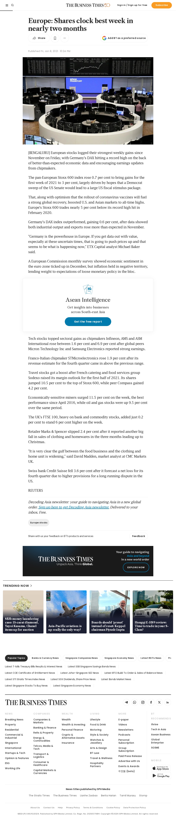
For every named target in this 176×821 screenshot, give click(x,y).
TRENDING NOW (16, 586)
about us (35, 807)
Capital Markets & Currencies (44, 771)
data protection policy (134, 807)
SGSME (155, 747)
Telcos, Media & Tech (43, 747)
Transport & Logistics (41, 755)
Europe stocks (38, 522)
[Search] (12, 5)
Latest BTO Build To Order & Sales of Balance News (133, 673)
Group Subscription (126, 749)
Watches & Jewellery (97, 741)
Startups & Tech (15, 753)
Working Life (12, 768)
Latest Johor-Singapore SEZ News (79, 673)
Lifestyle (95, 719)
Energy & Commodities (41, 739)
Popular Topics (16, 658)
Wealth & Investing (73, 724)
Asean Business (160, 734)
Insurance (68, 743)
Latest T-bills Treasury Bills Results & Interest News (33, 666)
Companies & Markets (41, 721)
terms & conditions (93, 807)
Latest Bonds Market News (116, 679)
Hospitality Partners (96, 764)
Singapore (11, 743)
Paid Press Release (130, 756)
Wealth (66, 719)
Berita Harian (108, 795)
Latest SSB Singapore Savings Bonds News (92, 666)
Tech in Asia (158, 729)
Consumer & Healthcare (41, 763)
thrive (154, 724)
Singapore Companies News (81, 658)
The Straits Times (39, 795)
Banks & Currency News (45, 658)
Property (10, 724)
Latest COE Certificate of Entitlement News (30, 673)
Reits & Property (43, 732)
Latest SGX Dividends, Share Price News (73, 679)
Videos (122, 724)
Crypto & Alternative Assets (73, 736)
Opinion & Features (17, 758)
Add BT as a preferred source (127, 38)
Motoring (95, 729)
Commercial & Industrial (14, 736)
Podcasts (124, 734)
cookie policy (113, 807)
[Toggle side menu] (7, 5)
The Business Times (65, 795)
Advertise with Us (129, 761)
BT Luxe (94, 753)
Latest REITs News (151, 658)
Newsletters (125, 729)
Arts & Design (98, 748)
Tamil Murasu (128, 795)
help (60, 807)
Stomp (143, 795)
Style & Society (99, 734)
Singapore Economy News (119, 658)
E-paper (123, 719)
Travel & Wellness (101, 758)
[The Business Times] (85, 5)
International (13, 748)
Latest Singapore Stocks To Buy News (26, 685)
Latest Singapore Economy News (72, 685)
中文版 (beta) (126, 771)
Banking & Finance (44, 727)
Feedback (138, 536)
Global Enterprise (157, 741)
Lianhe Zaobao (89, 795)
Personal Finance (72, 729)
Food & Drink (98, 724)
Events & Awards (128, 766)
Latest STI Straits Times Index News (25, 679)
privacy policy (73, 807)
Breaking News (14, 719)
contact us (48, 807)
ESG (7, 763)
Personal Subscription (126, 741)
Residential (12, 729)
